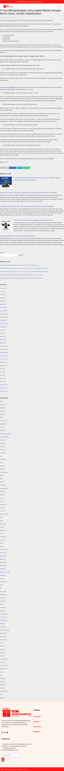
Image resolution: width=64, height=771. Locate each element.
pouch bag (3, 597)
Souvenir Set (3, 626)
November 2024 (4, 355)
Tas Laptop (3, 649)
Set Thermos (3, 617)
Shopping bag (3, 620)
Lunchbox (2, 540)
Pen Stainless (3, 581)
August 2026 (3, 288)
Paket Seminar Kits (5, 572)
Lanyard (2, 533)
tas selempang (3, 659)
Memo (1, 543)
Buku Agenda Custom (5, 433)
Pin (1, 588)
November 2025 (4, 317)
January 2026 (3, 310)
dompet (2, 462)
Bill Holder (2, 414)
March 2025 (3, 343)
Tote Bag (2, 678)
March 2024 (3, 381)
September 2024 (4, 362)
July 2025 (2, 330)
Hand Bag (2, 491)
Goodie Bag (3, 485)
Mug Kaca (2, 559)
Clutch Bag (3, 446)
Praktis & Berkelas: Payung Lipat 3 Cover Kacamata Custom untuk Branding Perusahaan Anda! (24, 271)
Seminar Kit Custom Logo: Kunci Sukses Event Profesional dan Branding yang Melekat (28, 192)
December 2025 (4, 314)
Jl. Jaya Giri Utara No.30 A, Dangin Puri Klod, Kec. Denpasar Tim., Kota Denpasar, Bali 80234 (16, 745)
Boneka (2, 417)
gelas (1, 478)
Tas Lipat (2, 652)
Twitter (19, 167)
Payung (2, 578)
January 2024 (3, 388)
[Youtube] (7, 732)
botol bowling (3, 420)
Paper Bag (2, 575)
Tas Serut (2, 662)
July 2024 (2, 368)
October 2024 (3, 359)
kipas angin (3, 523)
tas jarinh (2, 646)
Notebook (2, 568)
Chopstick (2, 443)
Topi (1, 675)
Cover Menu (3, 453)
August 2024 (3, 365)
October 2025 (3, 320)
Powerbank (3, 601)
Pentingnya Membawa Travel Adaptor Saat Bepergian (17, 236)
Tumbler (2, 688)
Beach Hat (2, 411)
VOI (6, 60)
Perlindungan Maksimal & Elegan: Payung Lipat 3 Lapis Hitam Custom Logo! (19, 265)
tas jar (1, 643)
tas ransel (2, 655)
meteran (2, 546)
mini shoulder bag (4, 549)
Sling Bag (2, 623)
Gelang (2, 475)
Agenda (2, 401)
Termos (2, 672)
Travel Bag (2, 684)
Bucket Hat (3, 430)
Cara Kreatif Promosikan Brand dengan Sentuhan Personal (33, 220)
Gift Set (2, 482)
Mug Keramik (3, 562)
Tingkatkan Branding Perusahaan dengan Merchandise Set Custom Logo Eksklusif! (21, 278)
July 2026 (2, 291)
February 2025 (3, 346)
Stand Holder (3, 639)
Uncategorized (5, 17)
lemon (6, 26)
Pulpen (2, 604)
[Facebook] (2, 732)
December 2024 (4, 352)
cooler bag (2, 449)
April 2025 (2, 339)
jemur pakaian (11, 87)
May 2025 (2, 336)
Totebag (2, 681)
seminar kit (3, 610)
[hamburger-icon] (59, 6)
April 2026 (2, 301)
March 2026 (3, 304)
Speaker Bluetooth (4, 630)
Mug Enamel (3, 556)
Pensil (1, 585)
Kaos (1, 517)
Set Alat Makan (4, 614)
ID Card (2, 498)
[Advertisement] (32, 84)
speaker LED (3, 633)
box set (2, 427)
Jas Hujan (2, 511)
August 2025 (3, 326)
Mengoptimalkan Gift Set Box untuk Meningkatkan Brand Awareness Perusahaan (27, 206)
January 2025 (3, 349)
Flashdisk (2, 469)
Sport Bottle (3, 636)
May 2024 (2, 375)
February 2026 (3, 307)
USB (1, 694)
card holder (3, 440)
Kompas (2, 527)
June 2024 (2, 372)
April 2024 (2, 378)
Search (2, 252)
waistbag (2, 697)
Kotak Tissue (3, 530)
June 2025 (2, 333)
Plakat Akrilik (3, 591)
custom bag (3, 459)
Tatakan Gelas (3, 668)
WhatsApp (27, 167)
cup (1, 456)
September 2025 (4, 323)
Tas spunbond (3, 665)
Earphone (2, 465)
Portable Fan (3, 594)
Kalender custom (4, 514)
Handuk (2, 494)
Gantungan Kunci (4, 472)
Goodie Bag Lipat (4, 488)
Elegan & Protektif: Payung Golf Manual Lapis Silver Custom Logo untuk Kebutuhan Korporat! (23, 268)
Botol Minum (3, 424)
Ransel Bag (3, 607)
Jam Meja (2, 507)
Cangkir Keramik (4, 436)
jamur (30, 158)
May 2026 (2, 297)
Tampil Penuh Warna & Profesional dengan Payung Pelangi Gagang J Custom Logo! (21, 274)
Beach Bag (3, 407)
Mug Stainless (3, 565)
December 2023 (4, 391)
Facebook (13, 167)
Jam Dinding (3, 504)
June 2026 (2, 294)
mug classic (3, 552)
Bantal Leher (3, 404)
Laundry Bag (3, 536)
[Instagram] (5, 732)
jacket (1, 501)
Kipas (1, 520)
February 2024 (3, 384)
